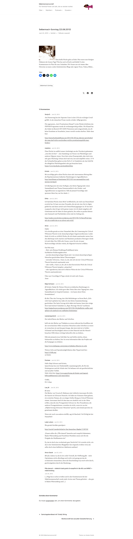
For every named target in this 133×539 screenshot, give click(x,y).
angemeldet (50, 501)
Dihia (46, 198)
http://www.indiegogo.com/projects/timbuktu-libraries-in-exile (66, 346)
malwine (47, 148)
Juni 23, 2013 (56, 114)
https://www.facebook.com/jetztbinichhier (59, 166)
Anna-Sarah (49, 452)
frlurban (47, 360)
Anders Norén (90, 535)
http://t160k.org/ (50, 352)
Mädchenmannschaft (46, 4)
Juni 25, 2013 (55, 387)
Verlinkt (53, 33)
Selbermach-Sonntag (46, 85)
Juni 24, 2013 (59, 284)
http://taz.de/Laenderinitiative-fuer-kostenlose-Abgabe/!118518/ (66, 429)
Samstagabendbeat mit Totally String (54, 514)
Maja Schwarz (49, 284)
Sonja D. (47, 114)
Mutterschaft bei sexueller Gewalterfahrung (77, 519)
